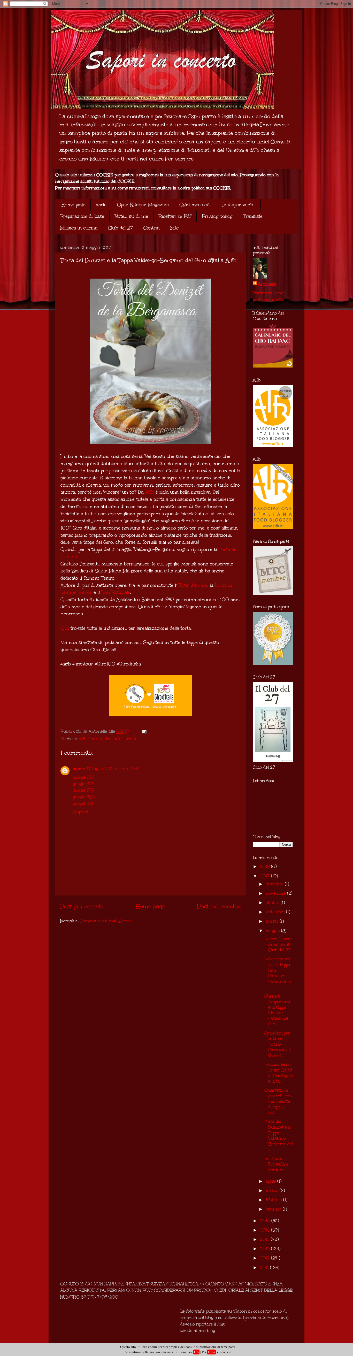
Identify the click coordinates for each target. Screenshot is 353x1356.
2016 (265, 1220)
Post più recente (82, 906)
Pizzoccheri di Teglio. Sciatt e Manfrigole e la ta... (278, 1073)
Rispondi (81, 812)
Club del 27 (120, 228)
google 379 (83, 790)
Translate (253, 216)
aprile (271, 1181)
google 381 (83, 803)
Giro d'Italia (99, 738)
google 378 (83, 783)
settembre (276, 912)
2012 (265, 1258)
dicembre (275, 884)
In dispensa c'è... (238, 205)
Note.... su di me (131, 216)
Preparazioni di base (82, 216)
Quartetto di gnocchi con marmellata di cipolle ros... (278, 1101)
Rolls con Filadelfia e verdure (276, 1164)
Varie (101, 205)
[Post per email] (144, 731)
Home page (73, 205)
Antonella (267, 284)
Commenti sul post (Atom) (105, 921)
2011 (265, 1267)
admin (79, 768)
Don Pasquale (115, 592)
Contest (151, 228)
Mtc (174, 228)
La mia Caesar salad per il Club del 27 (278, 944)
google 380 (84, 797)
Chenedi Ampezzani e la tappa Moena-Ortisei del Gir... (277, 1010)
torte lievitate (124, 738)
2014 (265, 1239)
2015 (265, 1230)
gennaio (274, 1209)
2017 (265, 876)
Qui (64, 628)
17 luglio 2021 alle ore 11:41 (112, 768)
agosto (273, 921)
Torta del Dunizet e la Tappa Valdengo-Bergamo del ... (278, 1135)
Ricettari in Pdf (175, 216)
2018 (265, 866)
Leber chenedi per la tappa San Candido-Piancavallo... (278, 973)
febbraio (274, 1199)
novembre (276, 893)
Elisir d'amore (193, 585)
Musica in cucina (78, 228)
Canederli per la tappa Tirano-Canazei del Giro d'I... (277, 1044)
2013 (265, 1248)
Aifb (149, 492)
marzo (273, 1190)
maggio (273, 930)
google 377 (83, 777)
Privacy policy (217, 216)
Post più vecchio (219, 906)
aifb (83, 738)
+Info (211, 1352)
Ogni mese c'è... (195, 205)
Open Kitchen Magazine (143, 205)
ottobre (273, 902)
